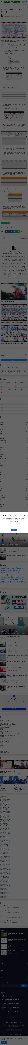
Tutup (14, 530)
